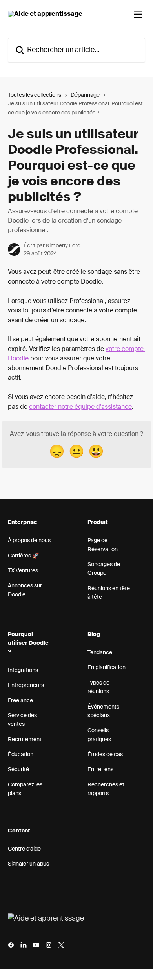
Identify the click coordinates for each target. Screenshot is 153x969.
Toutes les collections (34, 95)
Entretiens (100, 769)
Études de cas (105, 754)
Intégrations (23, 670)
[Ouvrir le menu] (138, 14)
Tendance (99, 652)
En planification (106, 667)
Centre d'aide (24, 849)
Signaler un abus (28, 864)
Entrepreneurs (26, 685)
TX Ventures (23, 571)
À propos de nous (29, 540)
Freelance (20, 700)
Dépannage (85, 95)
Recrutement (25, 739)
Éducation (20, 754)
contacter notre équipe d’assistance (80, 407)
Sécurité (18, 769)
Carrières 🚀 (23, 556)
